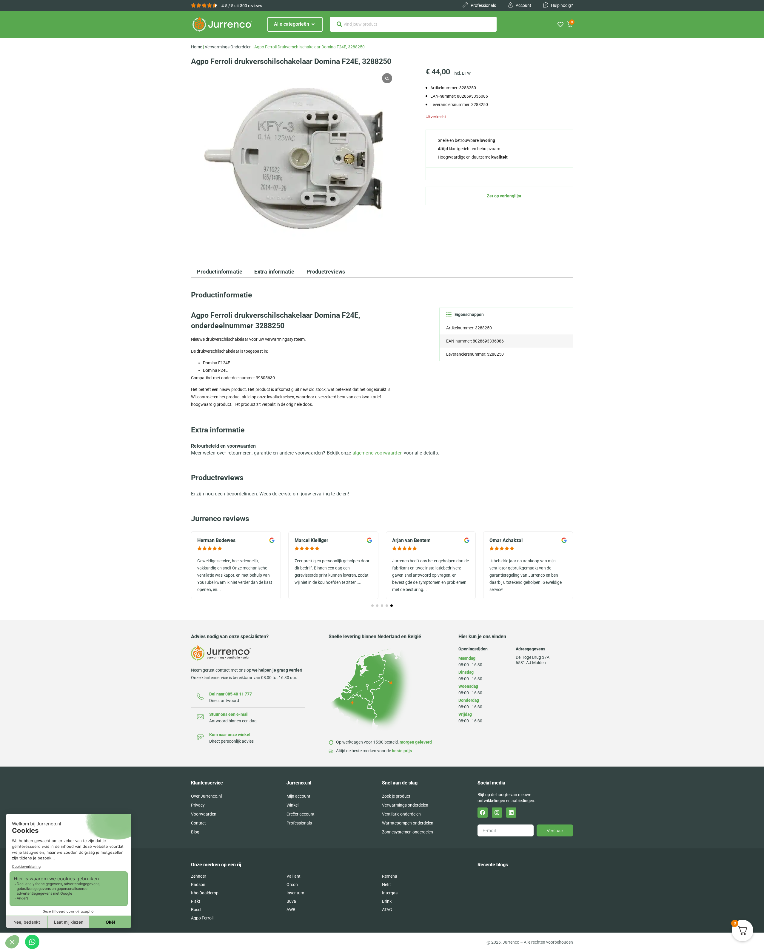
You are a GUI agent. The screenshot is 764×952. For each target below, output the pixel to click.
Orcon (292, 884)
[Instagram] (497, 812)
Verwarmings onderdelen (228, 46)
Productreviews (325, 271)
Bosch (197, 909)
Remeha (389, 876)
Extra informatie (274, 271)
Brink (387, 901)
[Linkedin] (511, 812)
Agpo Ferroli (202, 918)
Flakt (195, 901)
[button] (372, 605)
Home (196, 46)
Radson (198, 884)
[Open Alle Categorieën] (313, 24)
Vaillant (293, 876)
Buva (291, 901)
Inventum (295, 892)
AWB (290, 909)
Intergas (390, 892)
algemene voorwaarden (377, 453)
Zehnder (198, 876)
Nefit (386, 884)
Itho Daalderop (204, 892)
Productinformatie (219, 271)
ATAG (387, 909)
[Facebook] (483, 812)
